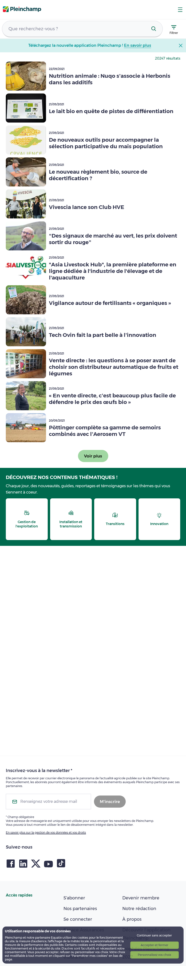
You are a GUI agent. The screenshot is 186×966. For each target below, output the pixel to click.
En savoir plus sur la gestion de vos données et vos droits (46, 832)
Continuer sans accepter (154, 935)
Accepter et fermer (154, 945)
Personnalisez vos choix (154, 955)
